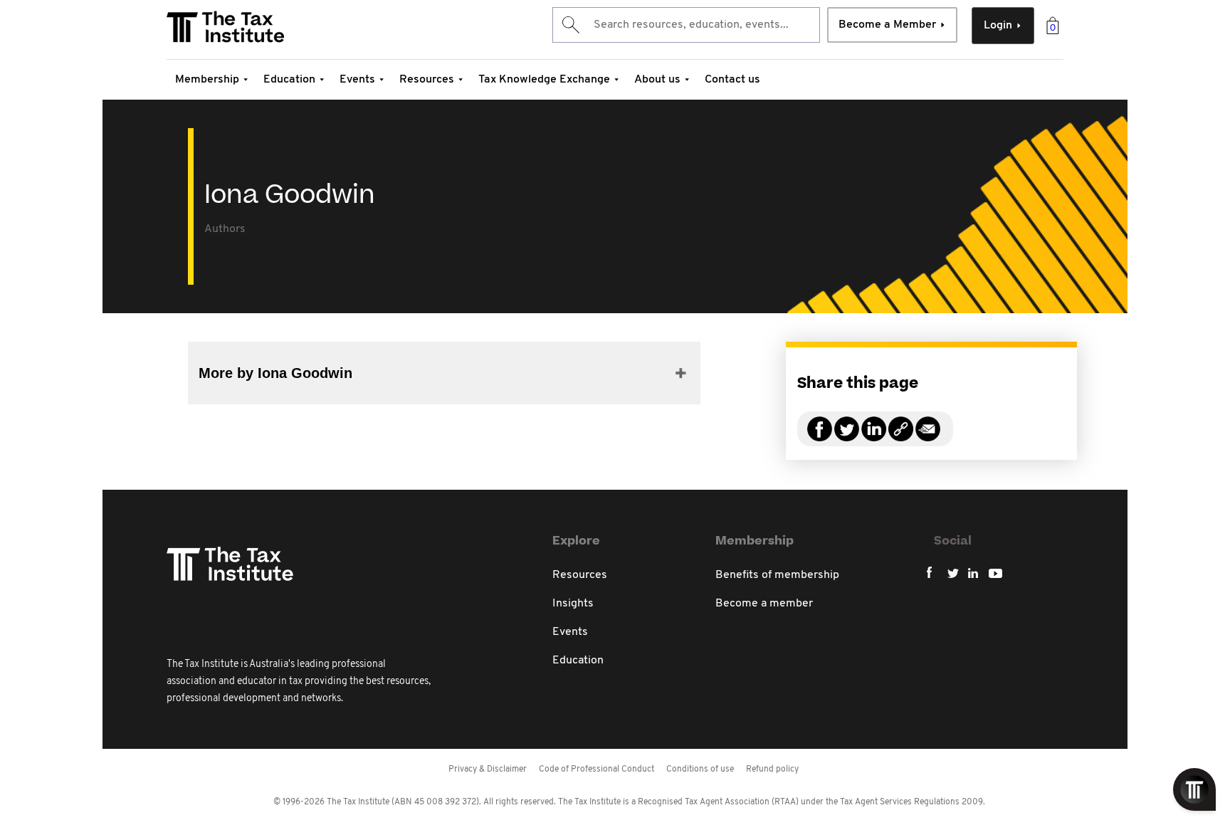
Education (289, 79)
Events (357, 79)
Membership (207, 79)
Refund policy (772, 769)
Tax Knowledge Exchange (544, 79)
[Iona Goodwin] (900, 437)
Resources (426, 79)
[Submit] (570, 25)
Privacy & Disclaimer (487, 769)
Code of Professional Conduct (596, 769)
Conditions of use (700, 769)
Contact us (732, 79)
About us (657, 79)
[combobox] (686, 25)
